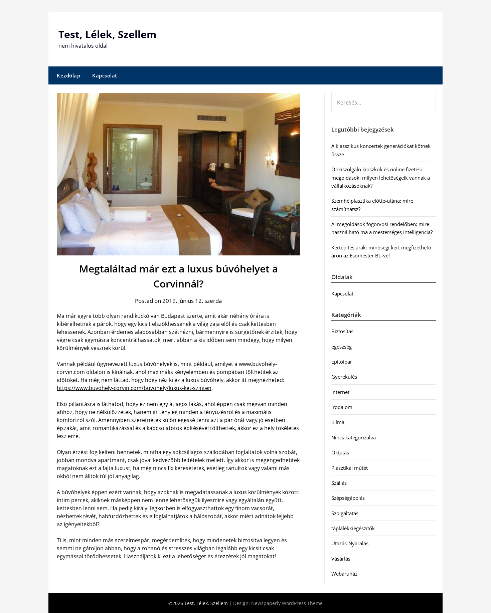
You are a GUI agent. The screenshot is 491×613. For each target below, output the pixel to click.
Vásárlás (340, 558)
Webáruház (344, 573)
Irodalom (341, 407)
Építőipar (341, 361)
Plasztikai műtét (349, 467)
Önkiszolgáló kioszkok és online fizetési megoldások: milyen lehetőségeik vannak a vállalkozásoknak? (380, 177)
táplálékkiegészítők (353, 528)
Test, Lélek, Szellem (107, 34)
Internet (340, 392)
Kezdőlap (68, 75)
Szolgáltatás (344, 513)
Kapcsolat (104, 75)
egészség (341, 346)
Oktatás (340, 452)
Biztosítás (342, 331)
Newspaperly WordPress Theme (287, 603)
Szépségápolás (348, 497)
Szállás (339, 482)
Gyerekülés (344, 376)
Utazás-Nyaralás (349, 543)
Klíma (337, 422)
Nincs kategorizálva (353, 437)
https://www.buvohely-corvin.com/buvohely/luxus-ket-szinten (134, 388)
